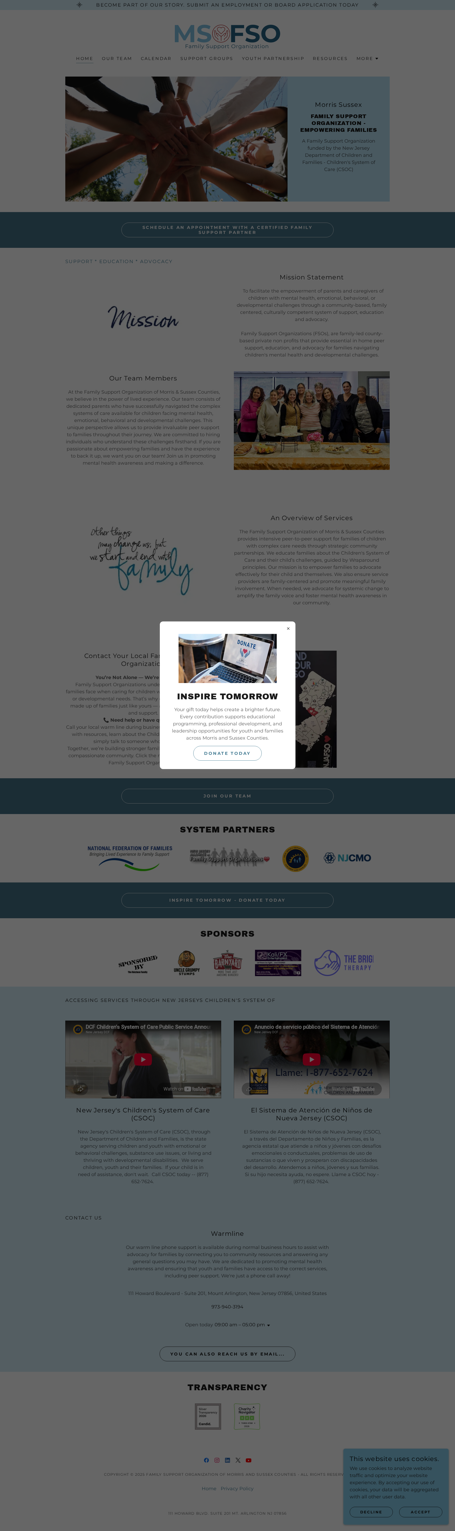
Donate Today (227, 753)
